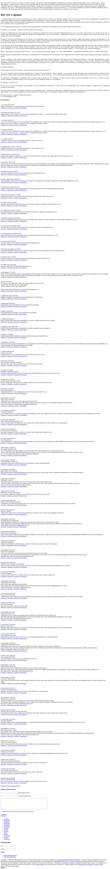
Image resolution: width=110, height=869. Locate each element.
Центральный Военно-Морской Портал (68, 859)
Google (37, 864)
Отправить (4, 814)
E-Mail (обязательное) (24, 796)
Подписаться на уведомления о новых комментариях (18, 811)
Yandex (42, 864)
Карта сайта (15, 866)
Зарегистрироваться (10, 857)
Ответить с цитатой (13, 108)
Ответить (3, 108)
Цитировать (23, 108)
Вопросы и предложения (85, 864)
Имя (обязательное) (24, 792)
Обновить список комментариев (10, 786)
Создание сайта (98, 864)
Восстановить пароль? (10, 855)
